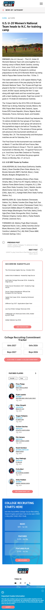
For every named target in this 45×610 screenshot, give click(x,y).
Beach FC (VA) (20, 409)
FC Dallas (19, 462)
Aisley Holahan (21, 480)
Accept (8, 607)
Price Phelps (20, 384)
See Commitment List (22, 491)
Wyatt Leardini (21, 395)
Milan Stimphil (21, 405)
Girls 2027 (11, 345)
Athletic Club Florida (23, 430)
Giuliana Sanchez (22, 427)
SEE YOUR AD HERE (22, 327)
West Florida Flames (22, 441)
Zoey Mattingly (21, 458)
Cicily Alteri (20, 469)
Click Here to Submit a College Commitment (22, 359)
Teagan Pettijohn (22, 416)
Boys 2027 (11, 352)
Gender (12, 378)
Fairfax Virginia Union (23, 483)
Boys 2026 (33, 352)
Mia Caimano (20, 437)
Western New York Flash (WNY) (26, 398)
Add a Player (22, 560)
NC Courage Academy (22, 472)
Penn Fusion (20, 451)
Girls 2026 (33, 345)
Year (21, 378)
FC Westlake (20, 419)
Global (4, 18)
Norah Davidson (21, 448)
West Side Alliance (22, 387)
